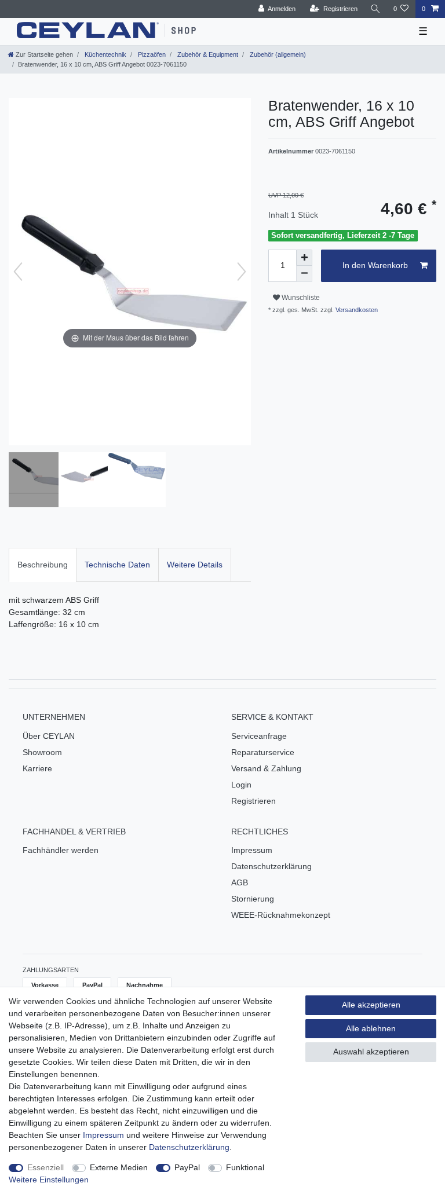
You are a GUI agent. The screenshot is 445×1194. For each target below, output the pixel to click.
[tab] (42, 565)
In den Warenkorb (375, 265)
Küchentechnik (104, 54)
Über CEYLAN (49, 736)
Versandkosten (356, 309)
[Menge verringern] (304, 274)
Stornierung (252, 898)
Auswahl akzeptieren (371, 1051)
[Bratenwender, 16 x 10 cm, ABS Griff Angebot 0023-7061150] (38, 481)
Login (241, 784)
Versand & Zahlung (266, 768)
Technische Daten (117, 564)
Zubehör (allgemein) (277, 54)
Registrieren (253, 800)
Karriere (37, 768)
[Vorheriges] (18, 271)
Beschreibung (42, 564)
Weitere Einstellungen (49, 1179)
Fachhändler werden (61, 850)
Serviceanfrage (259, 736)
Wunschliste (300, 298)
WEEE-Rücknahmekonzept (280, 915)
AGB (239, 882)
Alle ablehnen (371, 1028)
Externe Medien (119, 1167)
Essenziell (45, 1167)
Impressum (251, 850)
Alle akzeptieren (371, 1004)
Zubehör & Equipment (207, 54)
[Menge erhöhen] (304, 258)
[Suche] (375, 9)
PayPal (187, 1167)
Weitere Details (194, 564)
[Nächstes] (241, 271)
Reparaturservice (262, 752)
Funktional (245, 1167)
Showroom (42, 752)
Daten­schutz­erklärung (189, 1147)
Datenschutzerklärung (271, 866)
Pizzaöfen (151, 54)
